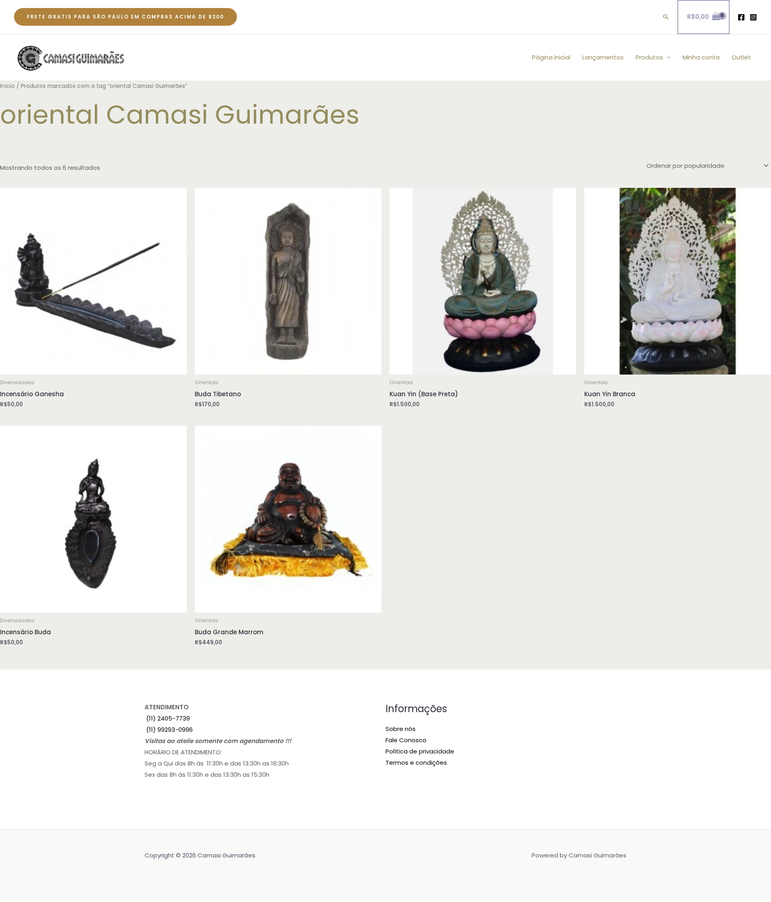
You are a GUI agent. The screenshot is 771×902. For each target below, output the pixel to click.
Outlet (741, 57)
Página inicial (551, 57)
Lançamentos (603, 57)
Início (7, 86)
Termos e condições (416, 762)
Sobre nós (401, 729)
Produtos (649, 57)
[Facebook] (741, 17)
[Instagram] (753, 17)
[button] (125, 17)
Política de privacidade (420, 751)
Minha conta (701, 57)
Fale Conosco (406, 740)
